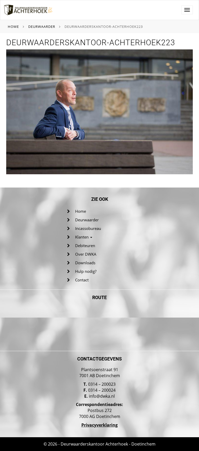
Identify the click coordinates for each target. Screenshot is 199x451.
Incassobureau (88, 228)
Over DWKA (85, 254)
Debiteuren (85, 245)
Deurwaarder (41, 26)
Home (13, 26)
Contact (82, 279)
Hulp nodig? (85, 271)
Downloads (85, 262)
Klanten (82, 237)
